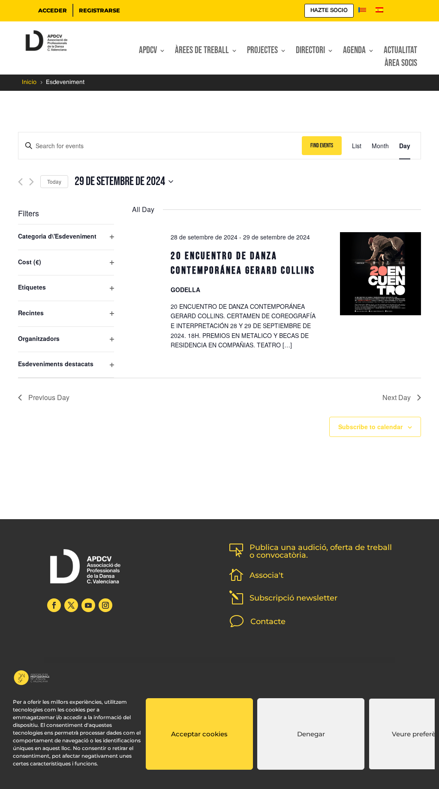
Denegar (311, 734)
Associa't (266, 575)
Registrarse (99, 10)
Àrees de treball (202, 52)
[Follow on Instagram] (105, 605)
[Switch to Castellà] (379, 12)
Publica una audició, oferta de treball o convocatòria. (321, 551)
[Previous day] (20, 182)
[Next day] (31, 182)
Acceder (52, 10)
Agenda (354, 52)
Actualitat (400, 52)
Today (54, 181)
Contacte (268, 621)
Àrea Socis (401, 64)
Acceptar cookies (199, 734)
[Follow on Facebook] (54, 605)
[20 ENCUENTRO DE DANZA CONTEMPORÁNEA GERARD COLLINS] (380, 275)
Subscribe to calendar (370, 426)
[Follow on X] (71, 605)
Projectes (262, 52)
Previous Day (48, 397)
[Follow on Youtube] (88, 605)
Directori (310, 52)
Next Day (396, 397)
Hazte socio (329, 10)
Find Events (321, 145)
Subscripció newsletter (293, 598)
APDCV (148, 52)
